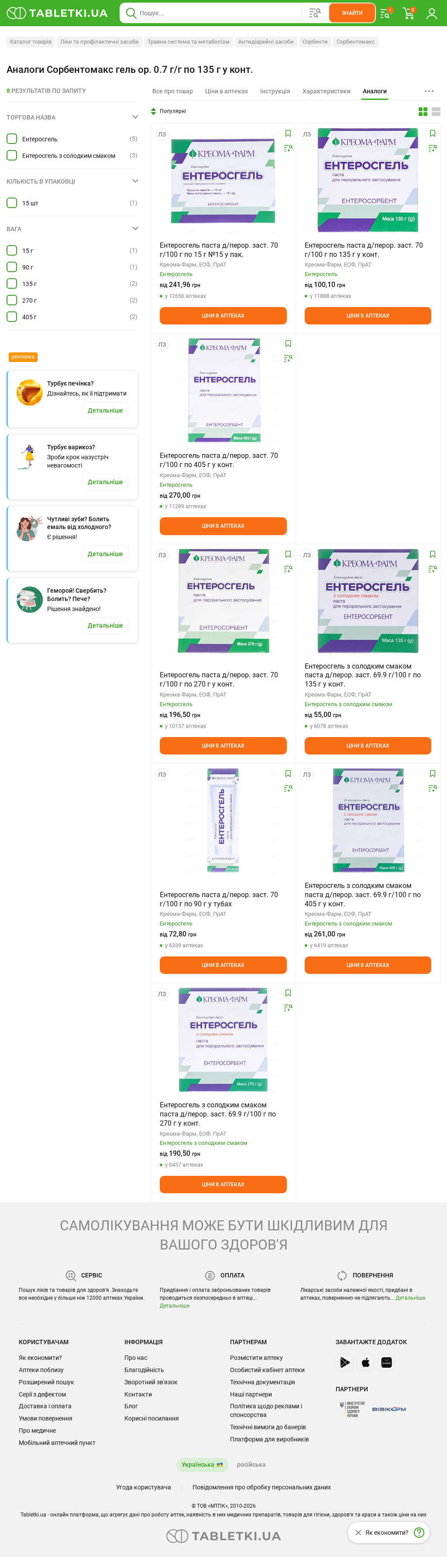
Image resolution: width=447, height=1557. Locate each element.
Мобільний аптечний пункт (57, 1442)
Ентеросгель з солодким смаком (68, 155)
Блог (131, 1406)
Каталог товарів (31, 41)
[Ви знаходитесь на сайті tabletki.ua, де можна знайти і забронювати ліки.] (57, 13)
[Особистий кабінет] (431, 13)
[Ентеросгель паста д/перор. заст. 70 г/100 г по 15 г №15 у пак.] (223, 180)
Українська (198, 1464)
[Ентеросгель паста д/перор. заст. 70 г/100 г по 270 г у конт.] (223, 601)
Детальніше (174, 1306)
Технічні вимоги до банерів (268, 1427)
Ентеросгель (40, 139)
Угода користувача (143, 1487)
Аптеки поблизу (41, 1369)
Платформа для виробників (269, 1439)
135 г (29, 283)
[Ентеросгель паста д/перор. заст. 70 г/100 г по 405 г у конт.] (223, 390)
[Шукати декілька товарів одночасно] (315, 13)
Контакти (138, 1394)
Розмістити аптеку (256, 1357)
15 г (27, 250)
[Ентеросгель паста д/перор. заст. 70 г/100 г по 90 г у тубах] (223, 820)
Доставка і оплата (45, 1406)
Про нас (135, 1357)
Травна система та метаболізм (189, 41)
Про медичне (37, 1430)
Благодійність (144, 1369)
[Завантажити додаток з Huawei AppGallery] (386, 1362)
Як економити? (40, 1357)
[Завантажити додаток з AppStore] (365, 1362)
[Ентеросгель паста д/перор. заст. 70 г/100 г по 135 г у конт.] (368, 180)
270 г (29, 300)
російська (251, 1464)
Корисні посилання (151, 1418)
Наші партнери (251, 1394)
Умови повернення (45, 1418)
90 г (27, 267)
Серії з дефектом (42, 1394)
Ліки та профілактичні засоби (99, 41)
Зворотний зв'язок (151, 1382)
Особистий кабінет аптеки (267, 1369)
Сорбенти (315, 41)
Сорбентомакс (356, 41)
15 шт (30, 203)
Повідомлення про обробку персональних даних (262, 1487)
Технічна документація (262, 1382)
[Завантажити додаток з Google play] (344, 1362)
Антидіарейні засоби (266, 41)
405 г (29, 317)
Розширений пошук (46, 1382)
